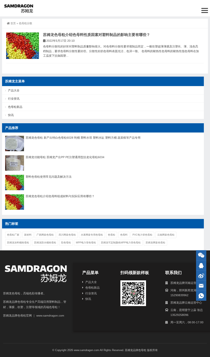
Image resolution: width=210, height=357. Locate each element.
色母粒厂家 (13, 234)
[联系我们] (201, 265)
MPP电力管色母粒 (86, 242)
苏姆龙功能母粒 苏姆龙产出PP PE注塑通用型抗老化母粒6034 (65, 157)
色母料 (124, 234)
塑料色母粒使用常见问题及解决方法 (49, 176)
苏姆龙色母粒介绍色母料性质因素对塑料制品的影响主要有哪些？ (96, 35)
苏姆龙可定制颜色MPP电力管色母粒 (121, 242)
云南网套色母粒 (166, 234)
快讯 (11, 115)
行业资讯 (13, 98)
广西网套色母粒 (45, 234)
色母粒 (111, 234)
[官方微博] (201, 276)
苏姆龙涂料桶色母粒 (18, 242)
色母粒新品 (15, 106)
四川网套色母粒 (67, 234)
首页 (13, 23)
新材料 (28, 234)
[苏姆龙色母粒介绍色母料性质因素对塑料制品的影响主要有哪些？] (22, 45)
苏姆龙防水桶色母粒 (45, 242)
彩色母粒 (66, 242)
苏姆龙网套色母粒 (155, 242)
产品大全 (13, 90)
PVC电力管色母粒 (142, 234)
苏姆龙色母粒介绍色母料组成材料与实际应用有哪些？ (60, 196)
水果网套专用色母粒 (92, 234)
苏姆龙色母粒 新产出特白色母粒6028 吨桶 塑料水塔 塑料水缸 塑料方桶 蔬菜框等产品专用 (83, 137)
